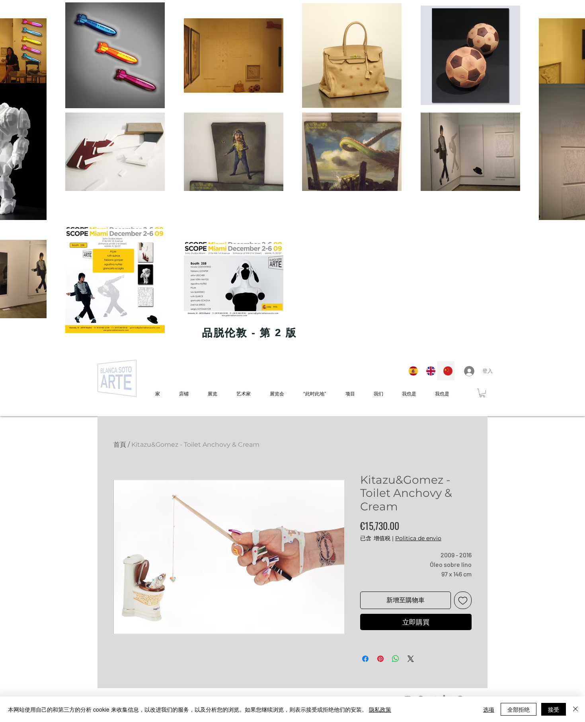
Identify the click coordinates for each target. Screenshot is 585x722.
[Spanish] (411, 370)
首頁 (119, 444)
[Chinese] (445, 370)
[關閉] (575, 709)
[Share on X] (410, 659)
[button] (482, 393)
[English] (428, 370)
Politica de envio (418, 538)
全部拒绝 (518, 709)
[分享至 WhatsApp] (395, 659)
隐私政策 (380, 709)
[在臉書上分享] (365, 659)
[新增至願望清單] (463, 600)
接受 (553, 709)
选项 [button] (488, 709)
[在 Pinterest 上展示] (380, 659)
